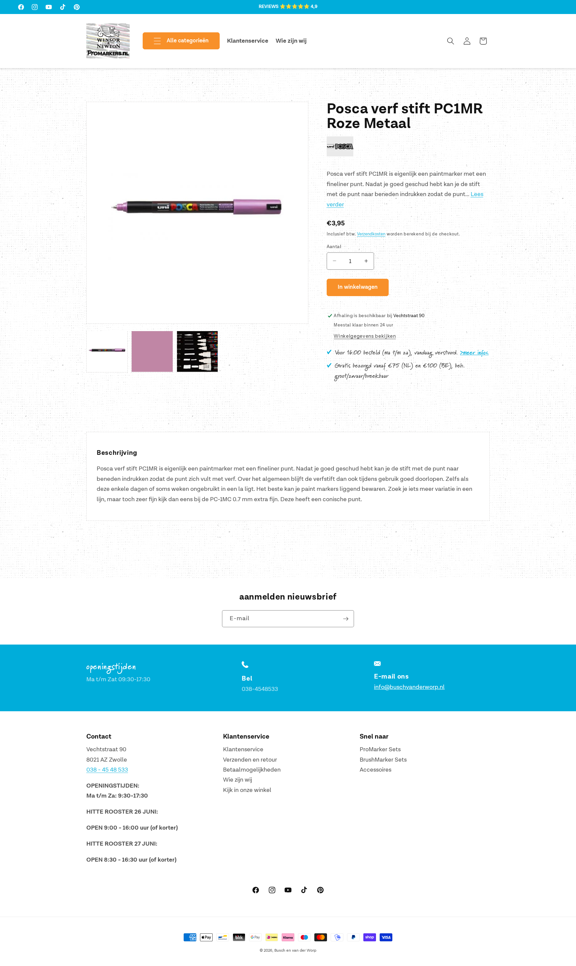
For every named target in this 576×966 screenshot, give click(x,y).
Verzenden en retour (250, 759)
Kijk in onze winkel (247, 790)
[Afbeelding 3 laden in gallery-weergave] (197, 351)
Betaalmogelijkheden (252, 769)
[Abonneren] (346, 619)
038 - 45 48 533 (107, 769)
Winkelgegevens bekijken (365, 336)
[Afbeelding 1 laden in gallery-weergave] (107, 351)
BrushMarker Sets (383, 759)
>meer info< (474, 353)
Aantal (334, 246)
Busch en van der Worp (295, 950)
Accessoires (375, 769)
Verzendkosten (371, 233)
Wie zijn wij (237, 779)
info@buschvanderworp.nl (409, 687)
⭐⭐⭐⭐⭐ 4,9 (298, 7)
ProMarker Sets (380, 749)
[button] (176, 41)
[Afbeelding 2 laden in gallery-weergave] (152, 351)
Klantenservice (243, 749)
